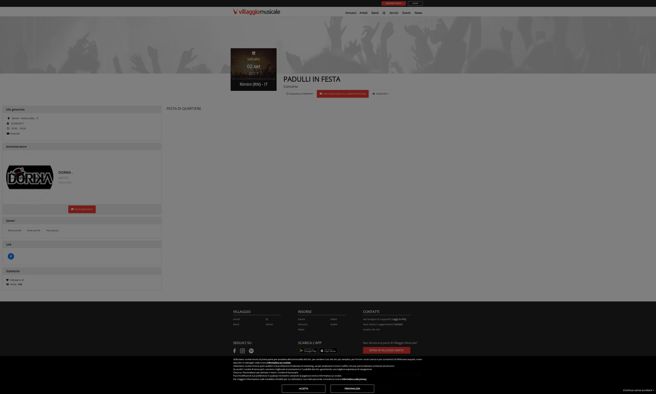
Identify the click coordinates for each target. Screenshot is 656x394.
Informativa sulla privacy (354, 379)
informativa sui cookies (279, 362)
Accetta (303, 388)
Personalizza (352, 388)
